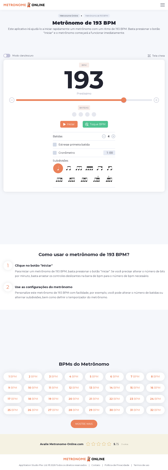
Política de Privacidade (117, 465)
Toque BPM (97, 124)
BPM (13, 376)
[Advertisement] (84, 44)
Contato (95, 465)
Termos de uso (141, 465)
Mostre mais (84, 423)
